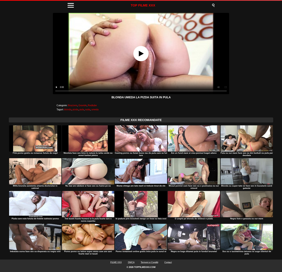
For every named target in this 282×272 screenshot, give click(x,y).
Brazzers (72, 105)
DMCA (131, 262)
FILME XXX (116, 262)
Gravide (82, 105)
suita (87, 109)
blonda (67, 109)
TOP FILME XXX (143, 5)
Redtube (92, 105)
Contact (168, 262)
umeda (95, 109)
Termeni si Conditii (149, 262)
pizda (75, 109)
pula (81, 109)
